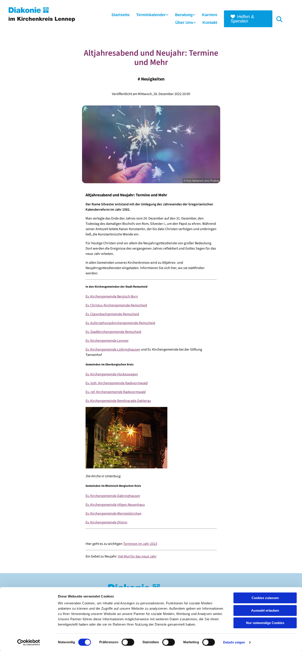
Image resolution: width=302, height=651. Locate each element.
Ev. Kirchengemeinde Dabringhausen (113, 495)
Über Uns (184, 22)
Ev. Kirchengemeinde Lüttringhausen (113, 349)
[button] (248, 18)
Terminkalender (151, 15)
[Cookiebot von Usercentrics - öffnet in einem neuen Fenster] (28, 642)
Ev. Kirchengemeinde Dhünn (106, 522)
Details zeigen (234, 642)
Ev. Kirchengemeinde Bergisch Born (112, 296)
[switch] (128, 642)
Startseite (120, 15)
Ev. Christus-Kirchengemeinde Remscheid (116, 305)
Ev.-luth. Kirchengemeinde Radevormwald (117, 383)
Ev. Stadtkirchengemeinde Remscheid (113, 331)
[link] (152, 15)
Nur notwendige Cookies (265, 623)
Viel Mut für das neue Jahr (137, 556)
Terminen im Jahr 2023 (140, 543)
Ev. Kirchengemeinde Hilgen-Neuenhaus (115, 504)
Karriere (209, 15)
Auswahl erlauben (265, 610)
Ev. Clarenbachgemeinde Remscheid (112, 314)
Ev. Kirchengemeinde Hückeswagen (112, 374)
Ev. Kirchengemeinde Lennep (107, 340)
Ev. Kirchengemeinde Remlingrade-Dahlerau (118, 400)
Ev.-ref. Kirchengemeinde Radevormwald (116, 391)
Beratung (184, 15)
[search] (279, 19)
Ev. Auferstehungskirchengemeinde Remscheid (120, 323)
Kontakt (210, 22)
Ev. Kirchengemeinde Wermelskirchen (113, 513)
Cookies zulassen (265, 598)
